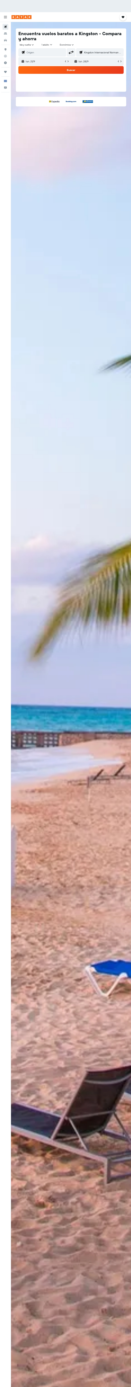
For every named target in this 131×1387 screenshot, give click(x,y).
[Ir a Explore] (5, 49)
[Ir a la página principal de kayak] (21, 17)
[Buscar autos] (5, 40)
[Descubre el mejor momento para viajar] (5, 63)
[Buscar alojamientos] (5, 33)
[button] (5, 17)
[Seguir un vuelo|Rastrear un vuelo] (5, 56)
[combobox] (66, 44)
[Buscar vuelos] (5, 27)
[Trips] (5, 72)
